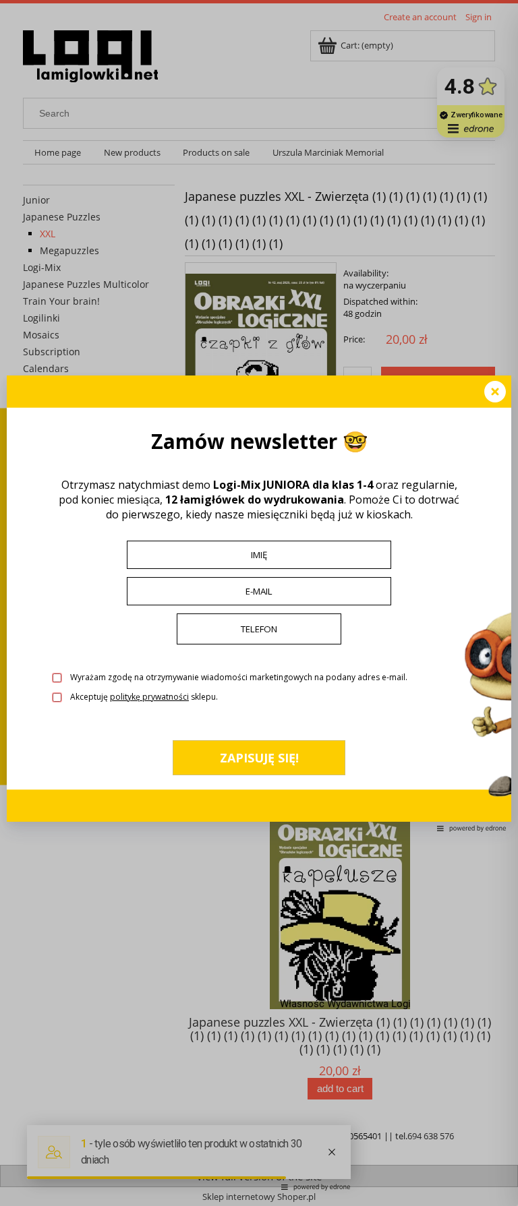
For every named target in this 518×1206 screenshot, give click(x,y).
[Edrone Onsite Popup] (259, 603)
